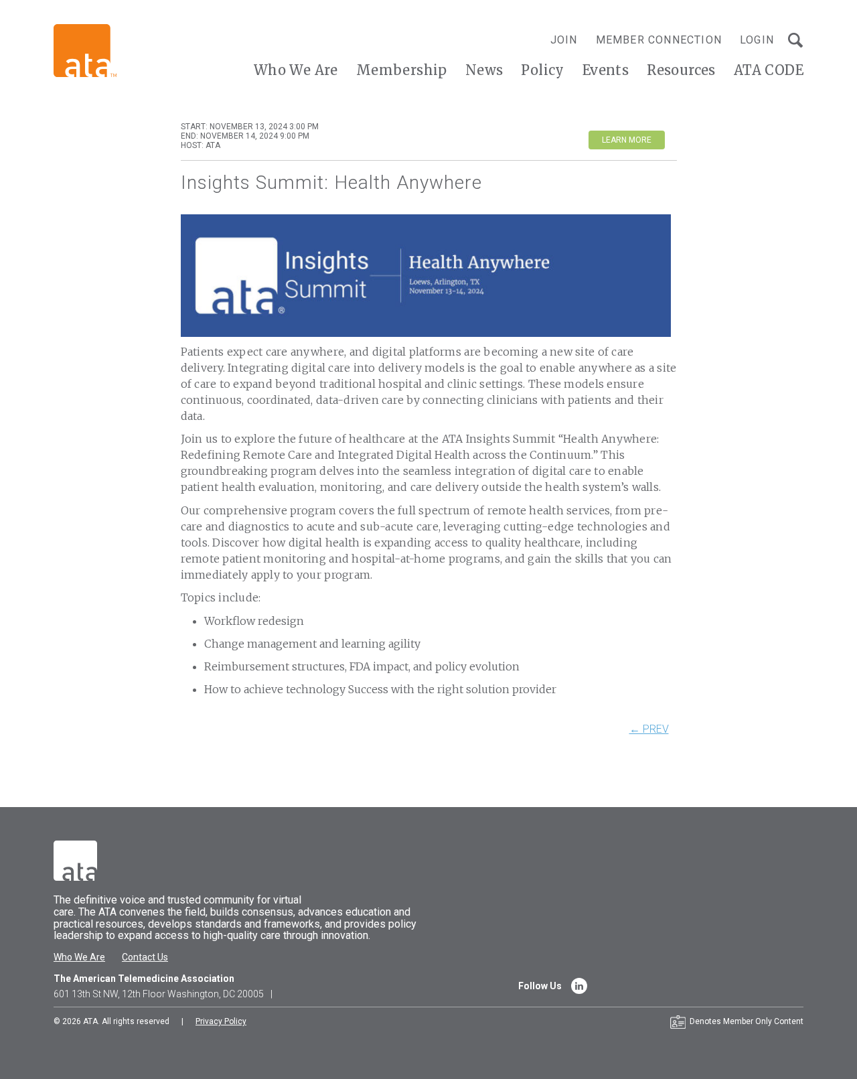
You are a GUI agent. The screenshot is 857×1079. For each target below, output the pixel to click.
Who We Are (296, 70)
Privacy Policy (221, 1021)
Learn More (626, 140)
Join (564, 39)
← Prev (649, 729)
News (484, 70)
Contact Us (145, 957)
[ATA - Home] (85, 50)
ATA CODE (768, 70)
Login (757, 39)
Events (605, 70)
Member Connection (659, 39)
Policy (542, 70)
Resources (681, 70)
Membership (401, 70)
